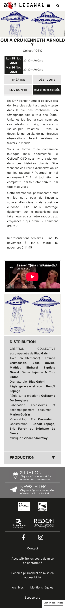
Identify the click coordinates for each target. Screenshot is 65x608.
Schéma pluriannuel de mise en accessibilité (32, 575)
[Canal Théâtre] (23, 5)
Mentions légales (41, 587)
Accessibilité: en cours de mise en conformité (33, 561)
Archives (18, 587)
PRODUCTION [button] (32, 457)
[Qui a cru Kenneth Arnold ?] (32, 314)
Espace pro (32, 597)
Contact (32, 548)
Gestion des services (53, 602)
